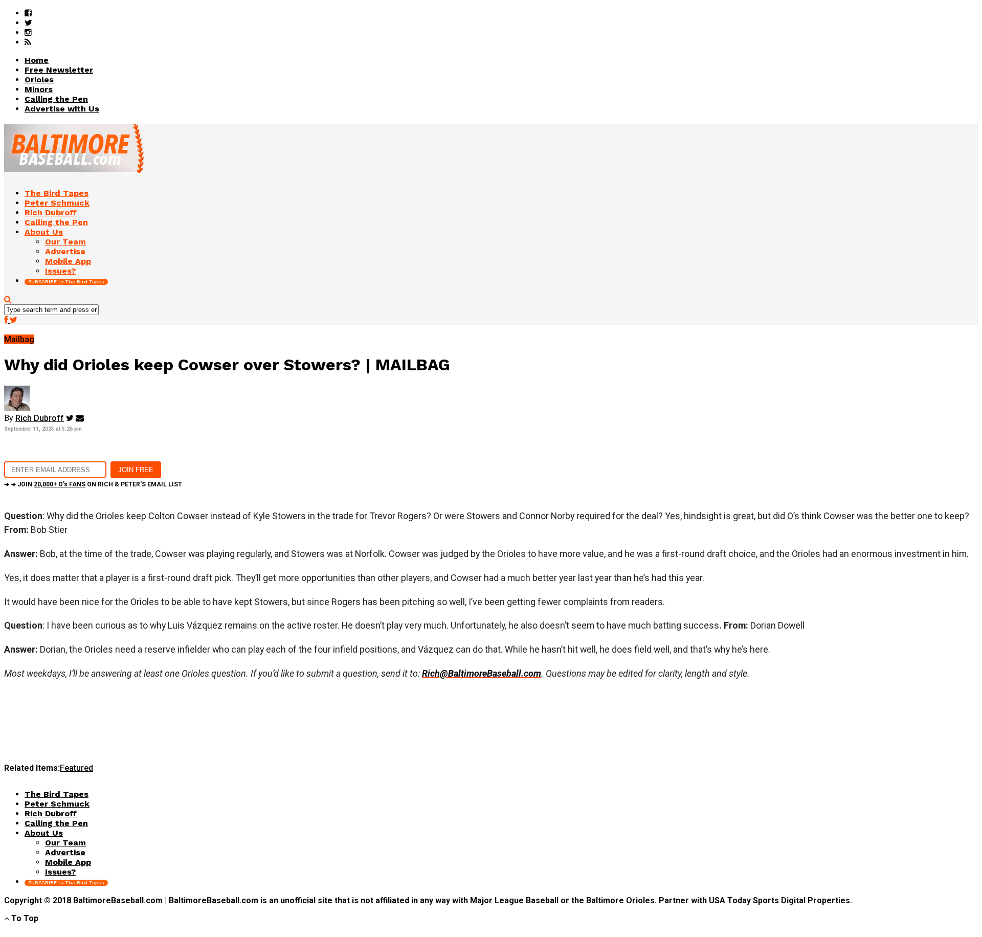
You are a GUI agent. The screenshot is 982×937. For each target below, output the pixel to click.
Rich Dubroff (39, 418)
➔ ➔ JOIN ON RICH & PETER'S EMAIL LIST (93, 484)
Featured (76, 768)
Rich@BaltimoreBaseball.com (481, 673)
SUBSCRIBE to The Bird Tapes (66, 281)
